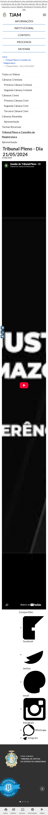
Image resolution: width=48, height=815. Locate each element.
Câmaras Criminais (12, 79)
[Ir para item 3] (25, 801)
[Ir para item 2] (23, 801)
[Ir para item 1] (20, 801)
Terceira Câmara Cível (16, 111)
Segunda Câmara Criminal (18, 90)
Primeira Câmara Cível (16, 100)
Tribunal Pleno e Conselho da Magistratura (18, 134)
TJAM (15, 15)
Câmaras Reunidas (12, 116)
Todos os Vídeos (11, 74)
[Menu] (44, 15)
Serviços (22, 813)
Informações (32, 813)
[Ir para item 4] (28, 801)
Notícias (13, 813)
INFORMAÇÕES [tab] (24, 21)
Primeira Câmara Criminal (18, 84)
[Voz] (2, 332)
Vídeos (42, 813)
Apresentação (11, 121)
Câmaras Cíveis (10, 95)
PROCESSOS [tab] (24, 42)
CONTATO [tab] (24, 35)
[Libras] (2, 328)
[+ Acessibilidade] (2, 336)
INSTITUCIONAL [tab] (24, 28)
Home (5, 813)
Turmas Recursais (11, 126)
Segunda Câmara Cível (16, 105)
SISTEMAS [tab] (24, 49)
